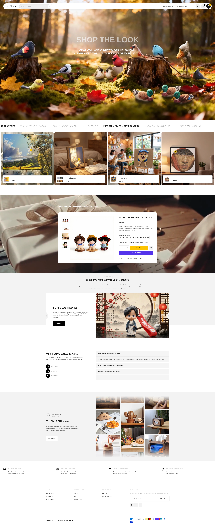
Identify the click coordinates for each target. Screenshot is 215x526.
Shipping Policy (50, 499)
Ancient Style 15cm (134, 242)
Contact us (77, 493)
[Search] (50, 6)
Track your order (79, 502)
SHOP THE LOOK (107, 40)
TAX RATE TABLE (54, 375)
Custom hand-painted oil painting (20, 178)
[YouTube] (140, 505)
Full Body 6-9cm (124, 237)
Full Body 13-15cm (144, 237)
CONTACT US (54, 371)
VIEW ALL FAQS (54, 366)
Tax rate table (78, 499)
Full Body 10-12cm (134, 237)
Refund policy (49, 496)
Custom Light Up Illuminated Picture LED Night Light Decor (74, 177)
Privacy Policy (50, 493)
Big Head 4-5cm (144, 242)
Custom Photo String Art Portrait (180, 178)
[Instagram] (132, 505)
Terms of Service (50, 502)
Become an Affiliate (107, 496)
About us (104, 493)
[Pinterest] (136, 505)
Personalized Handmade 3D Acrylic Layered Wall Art (127, 177)
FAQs (75, 496)
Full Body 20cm (123, 242)
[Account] (198, 6)
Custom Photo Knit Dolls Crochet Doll (135, 217)
